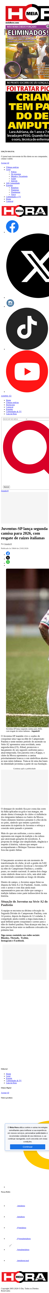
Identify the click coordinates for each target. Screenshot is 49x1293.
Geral (8, 169)
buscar (6, 487)
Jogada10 (5, 491)
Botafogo (14, 188)
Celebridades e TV (13, 197)
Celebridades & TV (14, 412)
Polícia (13, 172)
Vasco (13, 194)
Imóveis (14, 181)
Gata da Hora (11, 414)
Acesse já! (5, 163)
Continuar (28, 1147)
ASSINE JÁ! (6, 396)
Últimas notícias (12, 167)
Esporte (9, 1078)
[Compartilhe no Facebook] (8, 555)
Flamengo (15, 190)
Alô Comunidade (13, 183)
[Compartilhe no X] (8, 559)
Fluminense (15, 192)
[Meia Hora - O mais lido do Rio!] (24, 217)
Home (8, 199)
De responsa (16, 174)
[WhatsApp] (8, 563)
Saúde (13, 179)
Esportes (9, 185)
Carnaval (9, 201)
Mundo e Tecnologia (19, 176)
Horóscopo (10, 405)
